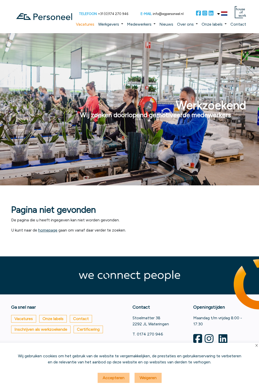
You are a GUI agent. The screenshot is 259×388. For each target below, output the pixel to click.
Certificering (88, 329)
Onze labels (212, 24)
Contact (238, 24)
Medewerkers (139, 24)
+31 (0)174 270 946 (113, 14)
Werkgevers (108, 24)
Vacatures (85, 24)
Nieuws (166, 24)
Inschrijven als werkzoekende (40, 329)
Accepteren (113, 377)
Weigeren (148, 377)
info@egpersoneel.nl (168, 14)
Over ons (185, 24)
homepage (47, 230)
